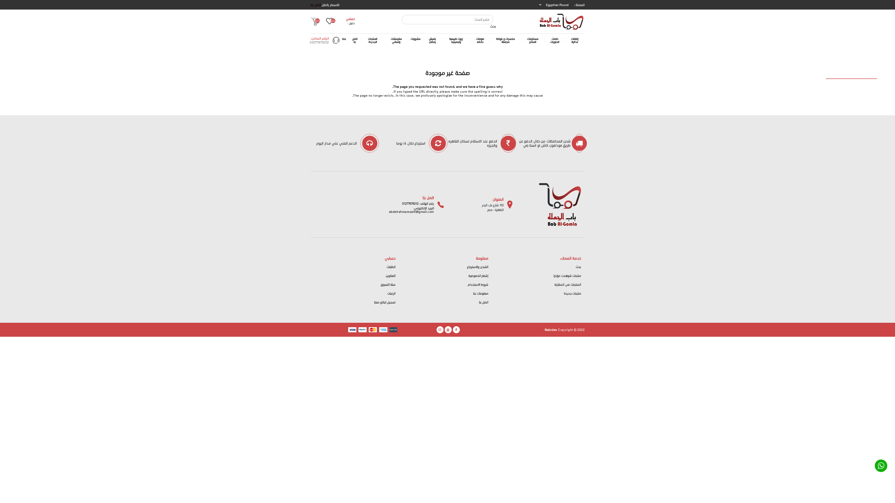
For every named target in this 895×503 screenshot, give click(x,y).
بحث (493, 26)
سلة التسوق (388, 284)
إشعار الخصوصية (478, 275)
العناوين (391, 275)
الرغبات (391, 293)
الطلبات (391, 266)
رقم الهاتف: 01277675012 (418, 203)
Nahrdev (551, 329)
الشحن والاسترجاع (478, 266)
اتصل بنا (315, 5)
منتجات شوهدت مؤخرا (567, 275)
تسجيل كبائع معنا (385, 302)
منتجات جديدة (572, 293)
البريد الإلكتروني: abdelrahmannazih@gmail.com (411, 209)
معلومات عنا (481, 293)
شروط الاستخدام (478, 284)
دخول (352, 23)
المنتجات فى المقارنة (567, 284)
